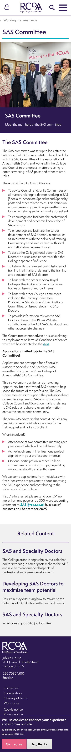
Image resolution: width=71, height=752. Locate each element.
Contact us (11, 688)
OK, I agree (14, 744)
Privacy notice (13, 714)
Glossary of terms (15, 698)
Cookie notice (13, 709)
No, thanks (39, 744)
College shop (13, 693)
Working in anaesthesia (20, 20)
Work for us (11, 703)
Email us (7, 677)
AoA (46, 344)
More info (19, 734)
